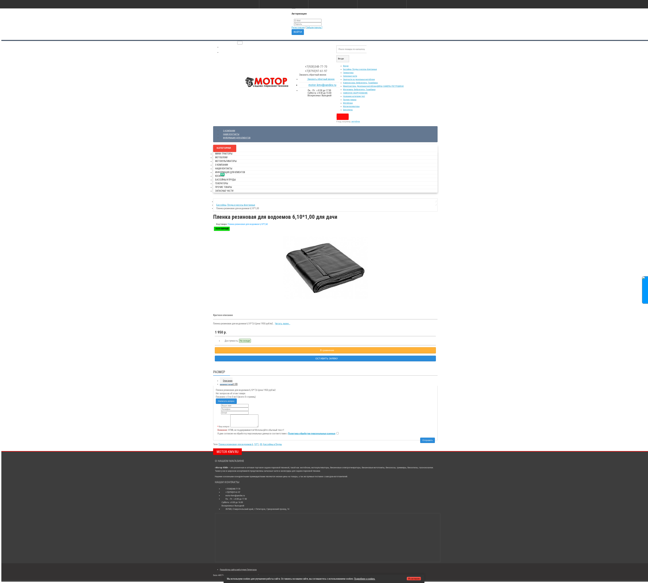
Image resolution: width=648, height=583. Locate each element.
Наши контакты (231, 134)
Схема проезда (230, 52)
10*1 (256, 444)
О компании (229, 131)
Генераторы (348, 73)
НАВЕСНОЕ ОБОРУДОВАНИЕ (355, 93)
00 (261, 444)
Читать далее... (282, 323)
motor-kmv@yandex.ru (322, 85)
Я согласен (414, 578)
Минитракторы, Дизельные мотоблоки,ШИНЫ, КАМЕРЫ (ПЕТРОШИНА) (373, 86)
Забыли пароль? (314, 27)
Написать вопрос (226, 401)
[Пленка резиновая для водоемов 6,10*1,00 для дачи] (325, 268)
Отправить (427, 440)
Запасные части (350, 76)
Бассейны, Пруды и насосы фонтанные (360, 69)
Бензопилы (348, 110)
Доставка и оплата (232, 47)
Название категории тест (354, 96)
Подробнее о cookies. (364, 578)
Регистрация (298, 27)
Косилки (219, 175)
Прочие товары (349, 100)
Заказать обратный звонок (321, 79)
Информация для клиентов (236, 138)
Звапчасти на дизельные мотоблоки (359, 79)
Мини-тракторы (223, 153)
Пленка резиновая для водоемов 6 (236, 444)
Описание (228, 380)
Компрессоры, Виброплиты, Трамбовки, (360, 83)
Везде (345, 66)
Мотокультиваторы (351, 106)
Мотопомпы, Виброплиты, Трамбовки (359, 89)
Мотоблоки (348, 103)
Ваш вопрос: (224, 426)
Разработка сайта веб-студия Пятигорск (238, 569)
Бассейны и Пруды (225, 179)
